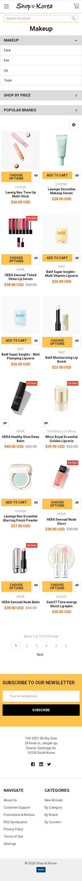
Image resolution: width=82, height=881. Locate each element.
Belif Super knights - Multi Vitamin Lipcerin (61, 274)
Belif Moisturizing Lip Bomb (61, 360)
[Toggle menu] (6, 6)
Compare (36, 177)
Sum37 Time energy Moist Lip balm (61, 604)
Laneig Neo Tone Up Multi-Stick (20, 194)
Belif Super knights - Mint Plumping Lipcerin (21, 356)
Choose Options (16, 176)
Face (7, 50)
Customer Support (17, 807)
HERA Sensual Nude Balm (21, 602)
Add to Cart (57, 175)
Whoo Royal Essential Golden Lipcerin (61, 439)
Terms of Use (13, 836)
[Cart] (78, 6)
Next (40, 654)
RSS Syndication (15, 822)
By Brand (51, 815)
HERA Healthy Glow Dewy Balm (20, 439)
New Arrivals (54, 800)
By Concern (53, 822)
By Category (53, 807)
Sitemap (10, 844)
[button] (73, 125)
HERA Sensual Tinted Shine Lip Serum (20, 277)
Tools (8, 80)
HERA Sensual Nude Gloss (61, 521)
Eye (6, 60)
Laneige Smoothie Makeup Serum (61, 191)
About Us (10, 800)
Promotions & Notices (19, 815)
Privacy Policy (13, 829)
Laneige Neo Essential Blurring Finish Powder (20, 518)
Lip (6, 70)
